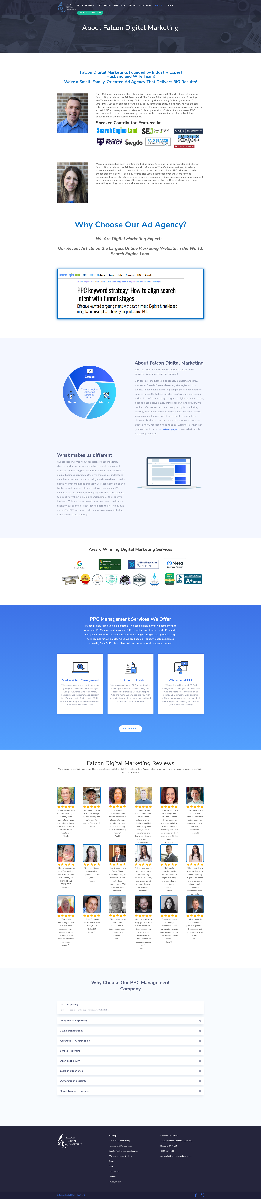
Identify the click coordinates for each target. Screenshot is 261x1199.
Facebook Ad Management (120, 1146)
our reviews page (167, 429)
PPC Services (130, 729)
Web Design (119, 5)
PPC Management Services (120, 1156)
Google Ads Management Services (123, 1151)
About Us (159, 5)
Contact (171, 5)
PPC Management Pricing (119, 1140)
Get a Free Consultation (90, 12)
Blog (111, 1166)
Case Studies (145, 5)
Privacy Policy (115, 1182)
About (111, 1161)
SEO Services (104, 5)
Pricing (132, 5)
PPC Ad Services (84, 5)
